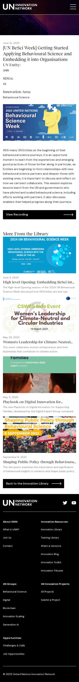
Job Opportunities (13, 653)
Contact (7, 545)
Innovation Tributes (52, 570)
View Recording (17, 214)
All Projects (47, 591)
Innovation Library (51, 529)
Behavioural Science (15, 591)
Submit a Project (50, 599)
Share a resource (51, 545)
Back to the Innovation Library (27, 483)
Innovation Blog (50, 554)
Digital (6, 599)
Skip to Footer (5, 3)
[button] (73, 6)
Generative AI (11, 624)
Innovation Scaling (13, 616)
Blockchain (9, 608)
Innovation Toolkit (51, 562)
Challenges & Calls (14, 645)
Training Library (50, 537)
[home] (20, 7)
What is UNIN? (11, 529)
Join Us (7, 537)
